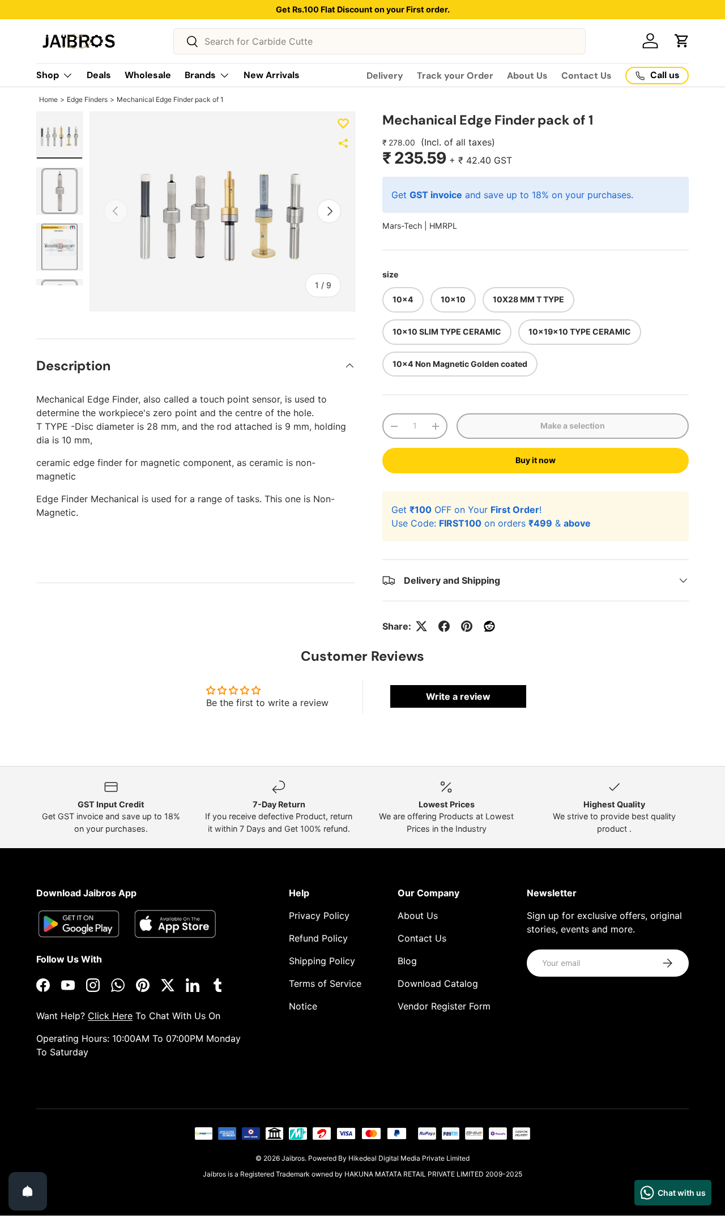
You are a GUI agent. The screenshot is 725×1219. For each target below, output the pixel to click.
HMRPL (443, 225)
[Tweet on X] (421, 626)
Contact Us (586, 76)
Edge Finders (87, 99)
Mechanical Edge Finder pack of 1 (170, 99)
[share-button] (343, 143)
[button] (681, 40)
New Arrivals (272, 75)
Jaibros (293, 1158)
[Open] (27, 1191)
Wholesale (148, 75)
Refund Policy (318, 938)
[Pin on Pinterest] (466, 626)
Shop (47, 75)
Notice (303, 1006)
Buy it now (535, 460)
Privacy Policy (319, 915)
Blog (407, 960)
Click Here (110, 1015)
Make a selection (572, 425)
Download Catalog (438, 983)
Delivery (384, 76)
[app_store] (78, 924)
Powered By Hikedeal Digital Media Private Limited (389, 1158)
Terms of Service (325, 983)
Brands (200, 75)
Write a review (458, 696)
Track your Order (455, 76)
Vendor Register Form (444, 1006)
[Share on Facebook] (444, 626)
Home (48, 99)
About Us (527, 76)
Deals (99, 75)
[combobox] (379, 41)
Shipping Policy (322, 960)
